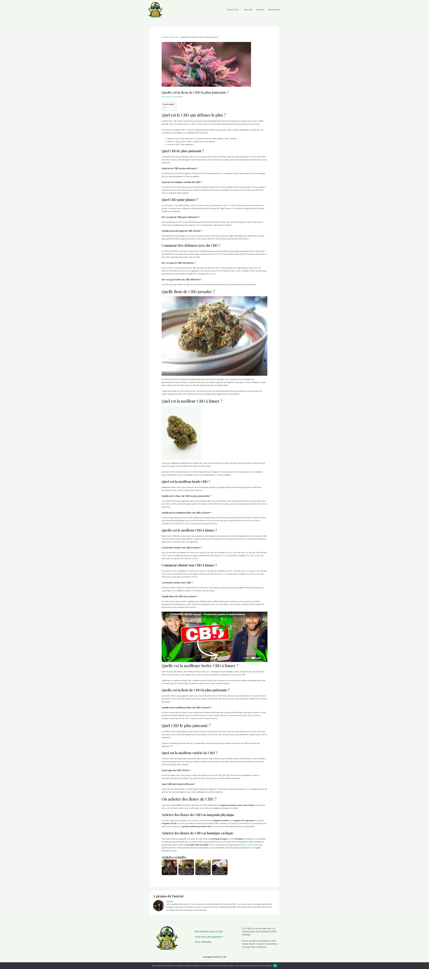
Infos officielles (203, 941)
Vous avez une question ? (209, 936)
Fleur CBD (248, 9)
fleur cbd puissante (251, 845)
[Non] (426, 966)
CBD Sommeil (274, 9)
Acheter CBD (232, 9)
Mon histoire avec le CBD (209, 931)
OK (275, 965)
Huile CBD (260, 9)
